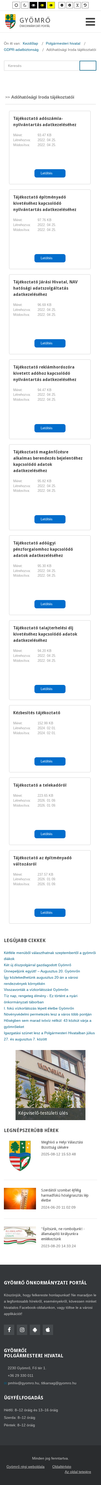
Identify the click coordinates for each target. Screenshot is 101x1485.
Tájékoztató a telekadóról (40, 785)
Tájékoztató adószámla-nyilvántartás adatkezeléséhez (44, 121)
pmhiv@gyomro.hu (23, 1383)
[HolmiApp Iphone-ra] (48, 1330)
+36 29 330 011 (20, 1375)
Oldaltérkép (61, 1466)
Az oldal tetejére (78, 1472)
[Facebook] (9, 1330)
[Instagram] (22, 1330)
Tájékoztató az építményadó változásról (42, 861)
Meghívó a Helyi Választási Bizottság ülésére (62, 1144)
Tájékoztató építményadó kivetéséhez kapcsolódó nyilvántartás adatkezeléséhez (44, 203)
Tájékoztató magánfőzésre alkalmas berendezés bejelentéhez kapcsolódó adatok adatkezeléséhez (48, 461)
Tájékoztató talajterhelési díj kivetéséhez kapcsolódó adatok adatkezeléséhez (45, 634)
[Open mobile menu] (90, 22)
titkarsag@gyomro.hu (58, 1383)
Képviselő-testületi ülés (43, 1113)
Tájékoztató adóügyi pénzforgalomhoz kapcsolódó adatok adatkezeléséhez (43, 549)
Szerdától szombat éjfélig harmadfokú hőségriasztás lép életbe (65, 1195)
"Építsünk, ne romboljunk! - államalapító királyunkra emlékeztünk (63, 1234)
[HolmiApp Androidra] (35, 1330)
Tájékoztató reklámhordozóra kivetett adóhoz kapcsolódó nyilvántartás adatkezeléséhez (44, 373)
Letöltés (47, 173)
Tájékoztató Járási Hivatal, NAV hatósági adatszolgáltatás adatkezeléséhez (45, 288)
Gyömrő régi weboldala (25, 1466)
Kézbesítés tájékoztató (36, 712)
